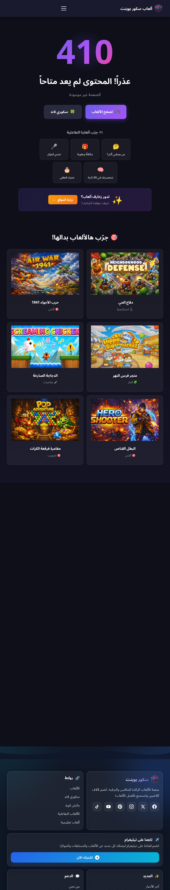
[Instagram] (131, 806)
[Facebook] (154, 806)
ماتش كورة (73, 805)
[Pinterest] (120, 806)
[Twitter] (143, 806)
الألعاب (75, 788)
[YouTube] (108, 806)
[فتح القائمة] (64, 8)
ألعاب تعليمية (70, 822)
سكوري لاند (72, 796)
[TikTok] (97, 806)
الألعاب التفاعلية (69, 813)
